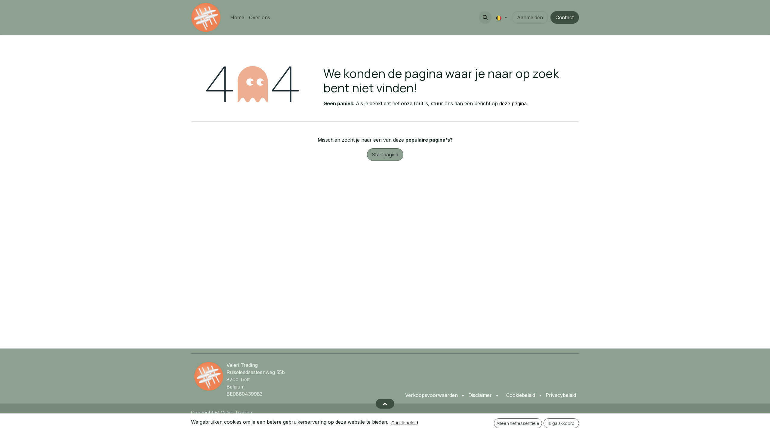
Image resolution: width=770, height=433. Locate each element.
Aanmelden (530, 17)
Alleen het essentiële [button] (518, 423)
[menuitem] (237, 17)
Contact (565, 17)
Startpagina (385, 154)
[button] (485, 17)
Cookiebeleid (404, 422)
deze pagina (513, 103)
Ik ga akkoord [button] (561, 423)
